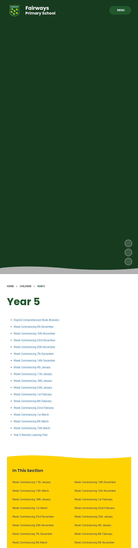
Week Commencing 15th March (32, 428)
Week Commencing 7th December (34, 353)
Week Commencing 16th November (34, 333)
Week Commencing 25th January (33, 387)
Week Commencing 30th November (34, 347)
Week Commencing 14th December (34, 360)
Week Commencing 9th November (34, 326)
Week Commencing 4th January (32, 367)
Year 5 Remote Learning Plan (30, 434)
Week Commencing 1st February (33, 394)
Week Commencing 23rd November (34, 340)
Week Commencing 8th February (33, 401)
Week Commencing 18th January (33, 380)
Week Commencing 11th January (33, 374)
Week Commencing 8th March (31, 421)
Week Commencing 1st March (31, 414)
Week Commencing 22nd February (34, 407)
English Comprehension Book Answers (36, 320)
